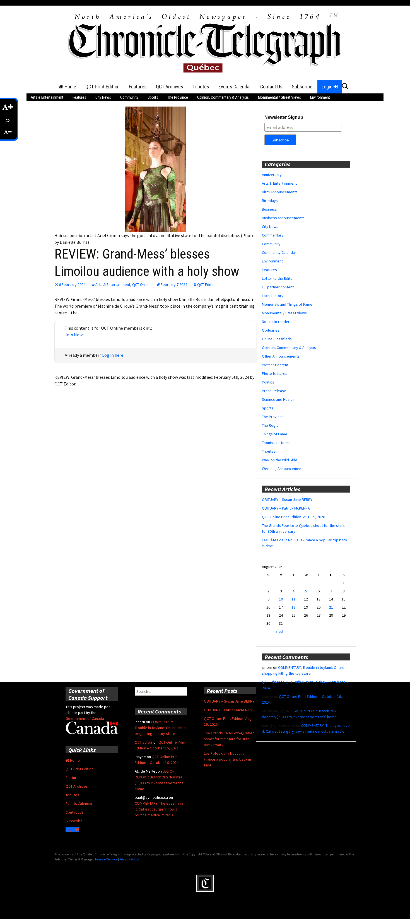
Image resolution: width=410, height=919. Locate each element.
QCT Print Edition (102, 87)
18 (293, 607)
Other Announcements (281, 356)
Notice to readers (276, 321)
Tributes (200, 87)
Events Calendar (234, 87)
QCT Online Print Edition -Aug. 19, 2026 (293, 516)
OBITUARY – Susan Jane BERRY (287, 499)
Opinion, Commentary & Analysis (223, 97)
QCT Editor (206, 284)
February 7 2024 (174, 284)
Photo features (274, 373)
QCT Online (141, 284)
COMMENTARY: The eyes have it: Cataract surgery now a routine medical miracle (159, 809)
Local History (272, 295)
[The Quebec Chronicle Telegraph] (205, 42)
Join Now (74, 334)
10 (281, 599)
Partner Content (275, 364)
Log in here (112, 355)
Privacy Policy (129, 859)
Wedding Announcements (283, 468)
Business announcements (283, 217)
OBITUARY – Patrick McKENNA (286, 508)
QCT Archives (169, 87)
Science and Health (278, 399)
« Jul (279, 631)
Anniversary (272, 174)
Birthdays (270, 200)
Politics (268, 382)
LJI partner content (278, 287)
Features (138, 87)
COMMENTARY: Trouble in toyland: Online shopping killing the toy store (161, 727)
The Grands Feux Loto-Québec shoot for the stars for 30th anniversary (229, 738)
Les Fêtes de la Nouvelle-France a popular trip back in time (227, 759)
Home (69, 87)
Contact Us (271, 87)
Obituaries (270, 330)
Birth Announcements (280, 191)
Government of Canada (85, 718)
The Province (177, 97)
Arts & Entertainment (47, 97)
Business (269, 209)
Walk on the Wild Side (279, 459)
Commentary (272, 235)
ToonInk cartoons (276, 442)
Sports (153, 97)
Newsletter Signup (283, 117)
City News (103, 97)
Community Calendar (279, 252)
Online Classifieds (277, 338)
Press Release (274, 390)
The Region (271, 425)
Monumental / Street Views (279, 97)
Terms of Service (106, 859)
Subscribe (302, 87)
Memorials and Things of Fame (287, 304)
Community (129, 97)
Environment (320, 97)
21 (331, 607)
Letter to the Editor (278, 278)
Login (328, 87)
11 (293, 599)
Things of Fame (274, 433)
